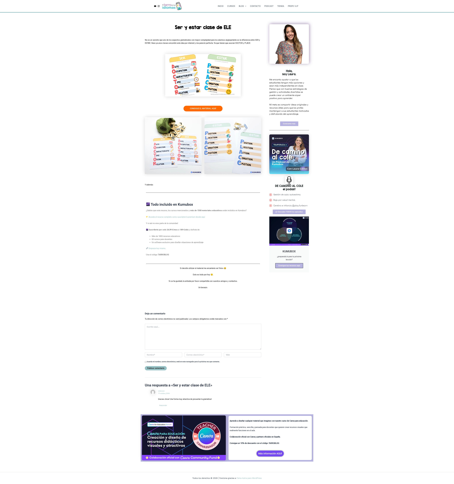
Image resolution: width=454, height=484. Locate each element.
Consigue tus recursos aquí (289, 266)
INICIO (220, 6)
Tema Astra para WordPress (249, 478)
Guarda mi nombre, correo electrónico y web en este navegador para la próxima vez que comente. (183, 362)
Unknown (161, 391)
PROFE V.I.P (293, 6)
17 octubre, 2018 (163, 393)
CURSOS (231, 6)
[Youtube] (155, 6)
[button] (245, 6)
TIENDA (280, 6)
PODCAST (268, 6)
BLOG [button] (241, 6)
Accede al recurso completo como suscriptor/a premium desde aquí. (176, 217)
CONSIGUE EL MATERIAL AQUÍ (203, 108)
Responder (163, 405)
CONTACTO (255, 6)
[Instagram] (159, 6)
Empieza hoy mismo (156, 248)
